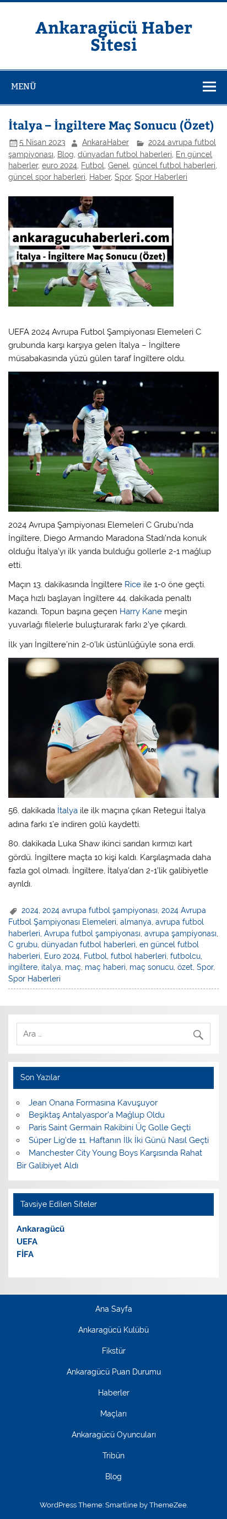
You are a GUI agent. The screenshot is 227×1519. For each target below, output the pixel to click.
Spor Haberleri (161, 177)
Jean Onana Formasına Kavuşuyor (93, 1103)
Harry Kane (141, 611)
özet (185, 967)
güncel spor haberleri (46, 177)
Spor (123, 177)
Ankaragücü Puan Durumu (114, 1372)
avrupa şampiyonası (180, 933)
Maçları (113, 1414)
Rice (133, 584)
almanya (136, 921)
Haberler (113, 1393)
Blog (65, 154)
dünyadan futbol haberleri (125, 154)
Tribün (113, 1456)
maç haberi (105, 967)
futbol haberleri (138, 956)
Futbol (92, 165)
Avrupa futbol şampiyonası (92, 933)
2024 (30, 910)
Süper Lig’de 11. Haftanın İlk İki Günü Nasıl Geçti (119, 1140)
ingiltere (22, 967)
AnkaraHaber (105, 142)
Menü (23, 86)
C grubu (22, 944)
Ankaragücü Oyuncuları (114, 1435)
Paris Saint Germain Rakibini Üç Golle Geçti (110, 1127)
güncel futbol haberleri (174, 165)
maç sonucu (151, 967)
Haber (100, 177)
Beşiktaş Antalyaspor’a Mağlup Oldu (97, 1115)
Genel (118, 165)
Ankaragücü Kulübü (113, 1330)
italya (51, 967)
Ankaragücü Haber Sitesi (113, 35)
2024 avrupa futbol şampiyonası (100, 910)
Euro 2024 (62, 956)
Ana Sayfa (113, 1309)
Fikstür (114, 1351)
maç (73, 967)
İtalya (67, 810)
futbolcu (185, 956)
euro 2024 (59, 165)
